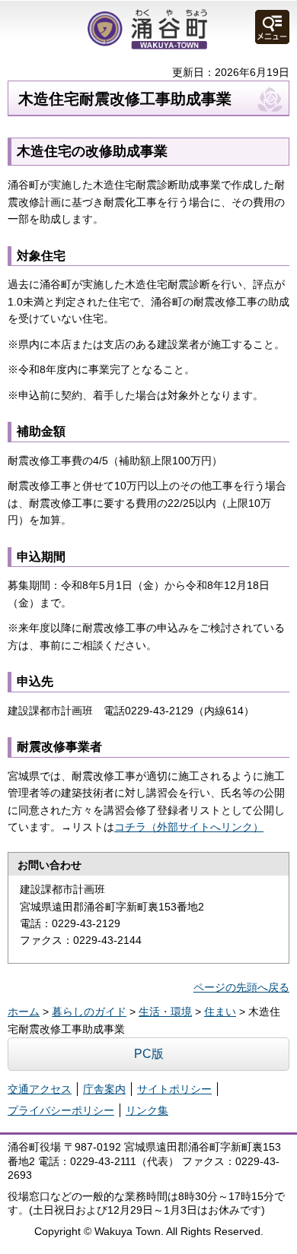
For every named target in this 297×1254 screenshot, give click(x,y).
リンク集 (147, 1110)
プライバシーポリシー (61, 1110)
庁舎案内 (104, 1089)
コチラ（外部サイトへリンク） (188, 827)
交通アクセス (40, 1089)
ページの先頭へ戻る (241, 987)
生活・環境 (165, 1011)
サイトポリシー (174, 1089)
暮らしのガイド (89, 1011)
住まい (220, 1011)
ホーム (24, 1011)
